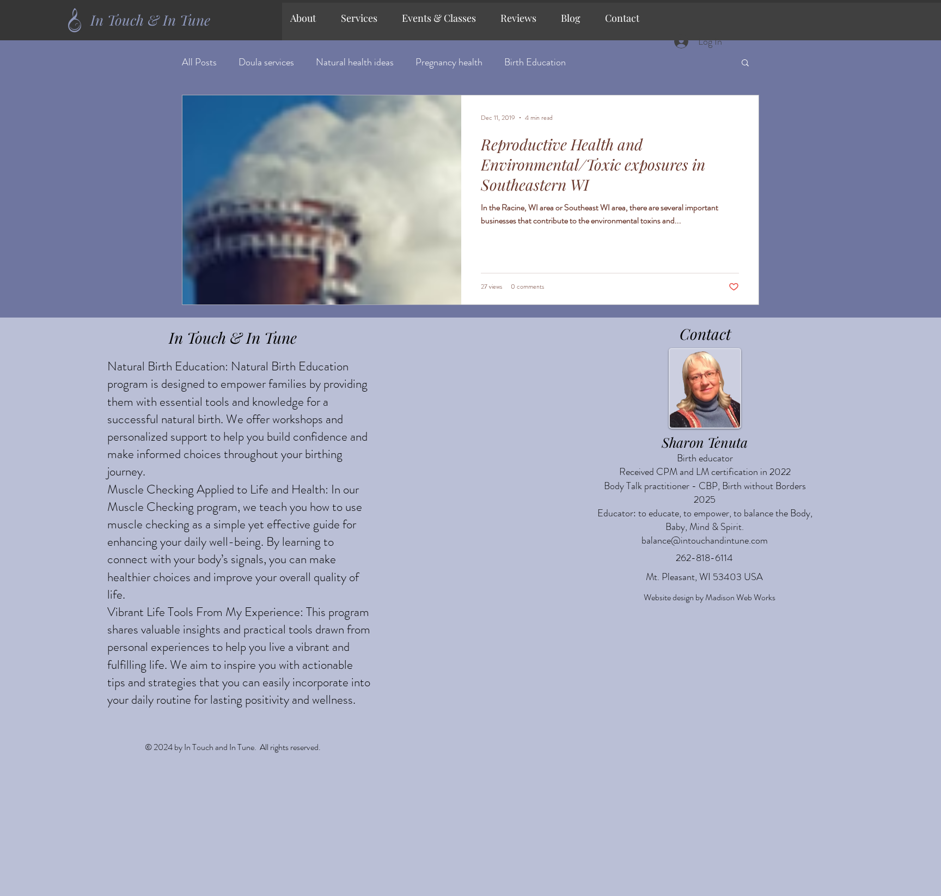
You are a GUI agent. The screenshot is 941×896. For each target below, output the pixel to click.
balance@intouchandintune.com (704, 540)
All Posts (199, 62)
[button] (363, 18)
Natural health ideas (355, 62)
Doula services (266, 62)
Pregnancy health (448, 62)
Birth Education (535, 62)
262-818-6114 (704, 558)
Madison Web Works (740, 597)
